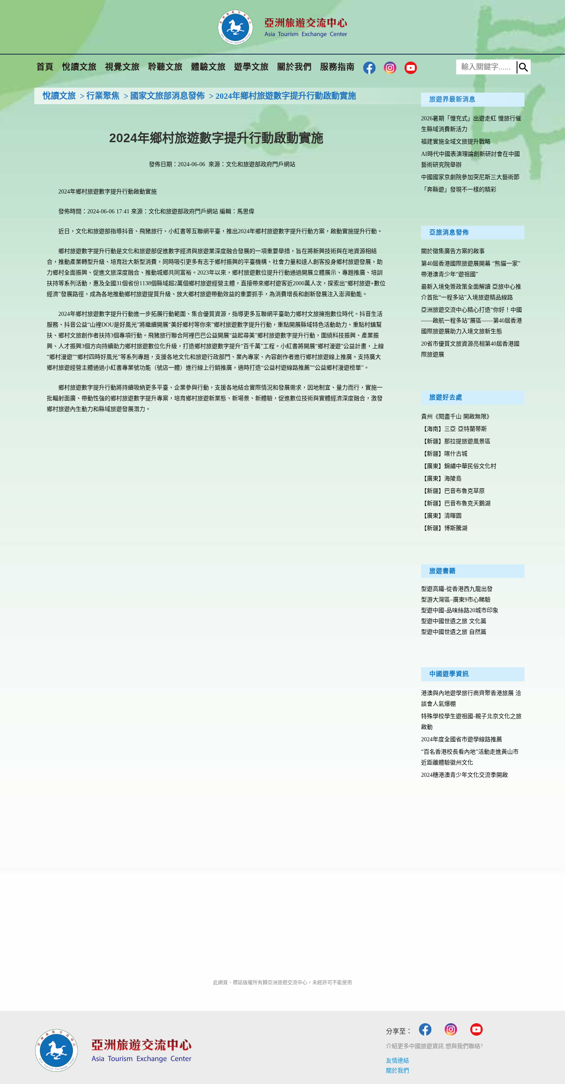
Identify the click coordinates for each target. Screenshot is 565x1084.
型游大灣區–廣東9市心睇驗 (456, 600)
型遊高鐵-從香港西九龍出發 (457, 589)
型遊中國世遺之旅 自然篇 (453, 632)
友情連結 (397, 1061)
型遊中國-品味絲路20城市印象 (459, 610)
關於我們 (397, 1070)
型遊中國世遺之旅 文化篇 (453, 621)
